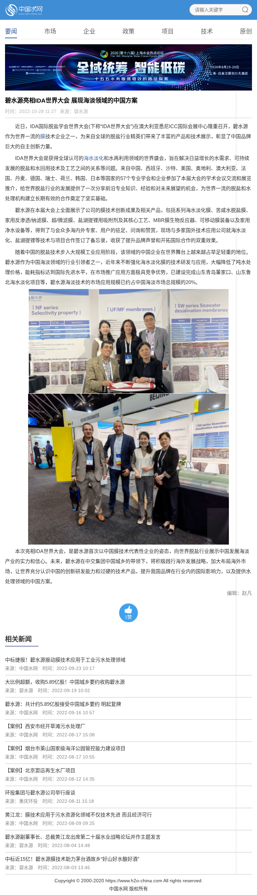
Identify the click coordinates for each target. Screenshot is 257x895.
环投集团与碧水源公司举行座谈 (40, 792)
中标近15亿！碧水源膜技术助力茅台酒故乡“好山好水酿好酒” (72, 859)
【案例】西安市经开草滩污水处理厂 (45, 726)
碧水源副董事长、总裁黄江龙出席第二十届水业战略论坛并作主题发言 (83, 837)
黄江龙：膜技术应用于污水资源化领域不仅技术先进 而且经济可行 (78, 815)
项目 (168, 31)
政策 (128, 31)
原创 (246, 31)
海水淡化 (94, 158)
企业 (89, 31)
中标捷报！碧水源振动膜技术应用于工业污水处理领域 (65, 660)
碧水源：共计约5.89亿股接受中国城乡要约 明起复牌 (63, 704)
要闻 (11, 31)
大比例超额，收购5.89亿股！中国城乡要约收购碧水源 (65, 682)
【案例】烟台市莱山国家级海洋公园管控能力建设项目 (65, 748)
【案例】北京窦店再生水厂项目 (40, 770)
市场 (50, 31)
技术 (207, 31)
